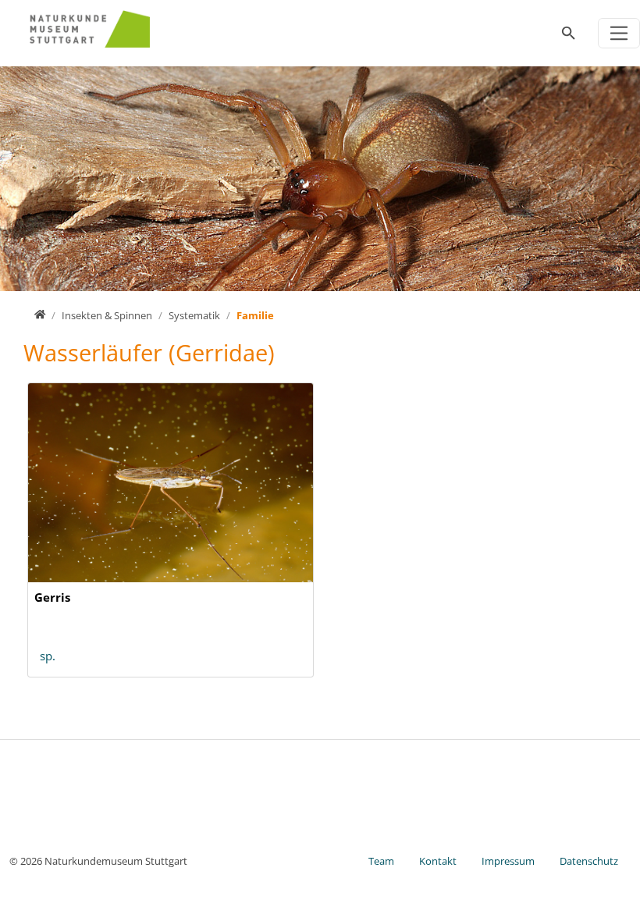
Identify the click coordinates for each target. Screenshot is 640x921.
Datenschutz (589, 861)
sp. (47, 655)
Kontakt (438, 861)
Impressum (508, 861)
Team (381, 861)
